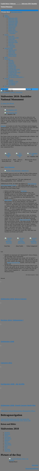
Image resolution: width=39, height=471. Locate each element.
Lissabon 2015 (12, 68)
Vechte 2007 (11, 39)
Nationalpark (19, 92)
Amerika (7, 16)
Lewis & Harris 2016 (14, 69)
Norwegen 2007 (12, 41)
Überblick (7, 432)
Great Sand (8, 437)
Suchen (3, 10)
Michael (12, 103)
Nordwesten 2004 (13, 21)
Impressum (35, 465)
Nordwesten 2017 (13, 31)
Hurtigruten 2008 (13, 42)
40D (2, 411)
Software (7, 78)
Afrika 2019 (11, 53)
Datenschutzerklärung (32, 468)
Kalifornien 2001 (13, 18)
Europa (6, 34)
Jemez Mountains (23, 411)
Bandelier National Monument (11, 411)
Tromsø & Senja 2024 (14, 72)
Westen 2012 (11, 28)
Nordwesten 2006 (13, 22)
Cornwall (10, 44)
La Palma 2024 (12, 74)
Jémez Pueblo (8, 200)
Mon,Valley (8, 443)
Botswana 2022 (12, 54)
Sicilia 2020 (11, 45)
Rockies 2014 (12, 30)
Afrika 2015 (11, 51)
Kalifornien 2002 (13, 19)
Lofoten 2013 (12, 65)
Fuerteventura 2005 (13, 37)
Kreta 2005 (11, 36)
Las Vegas (7, 449)
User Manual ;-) (12, 83)
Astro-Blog (11, 62)
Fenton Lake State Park (13, 262)
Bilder (6, 57)
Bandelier (3, 126)
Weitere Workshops (13, 75)
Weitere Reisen (12, 56)
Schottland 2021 (12, 71)
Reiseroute (7, 434)
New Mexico (31, 411)
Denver (6, 435)
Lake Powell (8, 444)
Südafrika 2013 (12, 50)
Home (6, 15)
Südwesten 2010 (12, 25)
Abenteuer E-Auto (13, 81)
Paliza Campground (25, 219)
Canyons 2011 (12, 27)
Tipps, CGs (8, 450)
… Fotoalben (11, 33)
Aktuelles (10, 60)
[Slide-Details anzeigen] (11, 110)
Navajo (6, 441)
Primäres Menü (6, 12)
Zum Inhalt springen (16, 12)
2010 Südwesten (5, 92)
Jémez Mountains (9, 167)
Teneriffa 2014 (12, 66)
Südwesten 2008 (12, 24)
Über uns (7, 86)
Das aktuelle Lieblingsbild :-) (16, 77)
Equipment (11, 63)
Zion (6, 447)
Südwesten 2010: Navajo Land (17, 420)
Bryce (6, 446)
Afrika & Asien (9, 48)
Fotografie (7, 59)
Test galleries (11, 84)
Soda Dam (24, 191)
